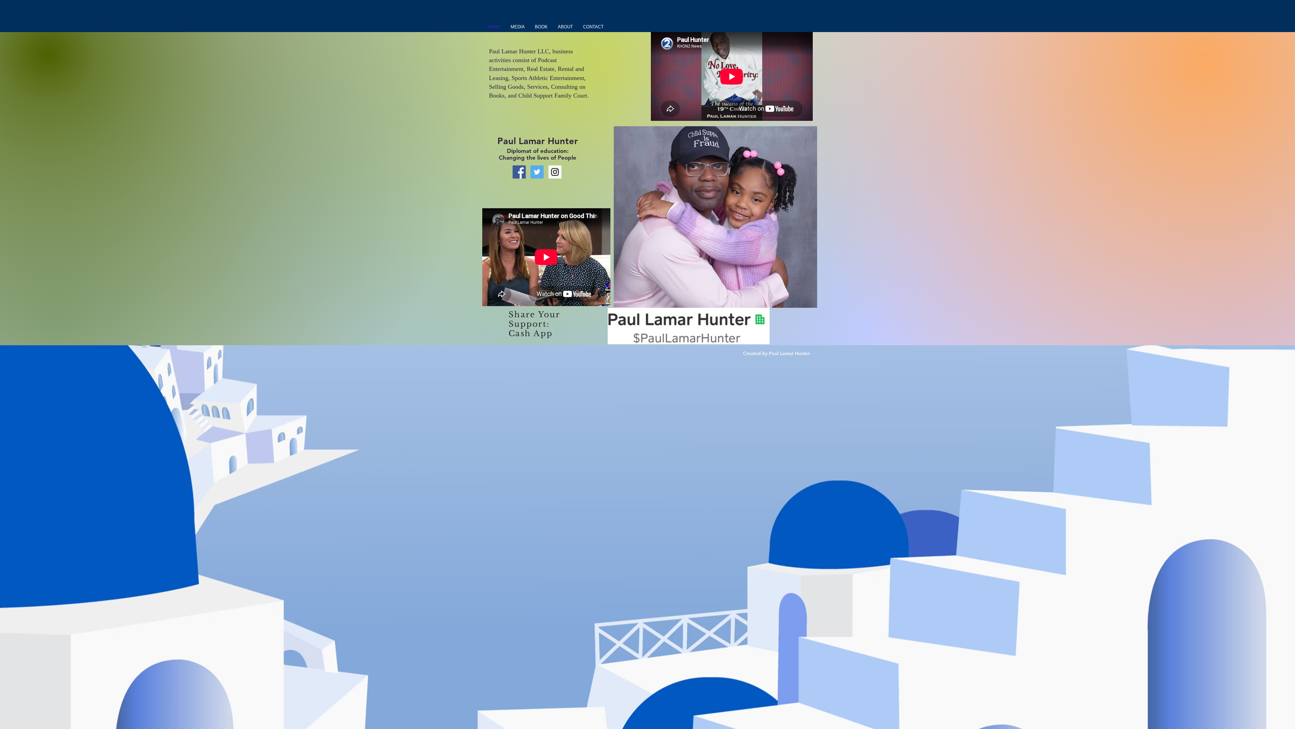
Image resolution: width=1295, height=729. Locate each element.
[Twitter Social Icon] (537, 172)
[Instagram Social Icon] (555, 172)
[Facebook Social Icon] (519, 172)
